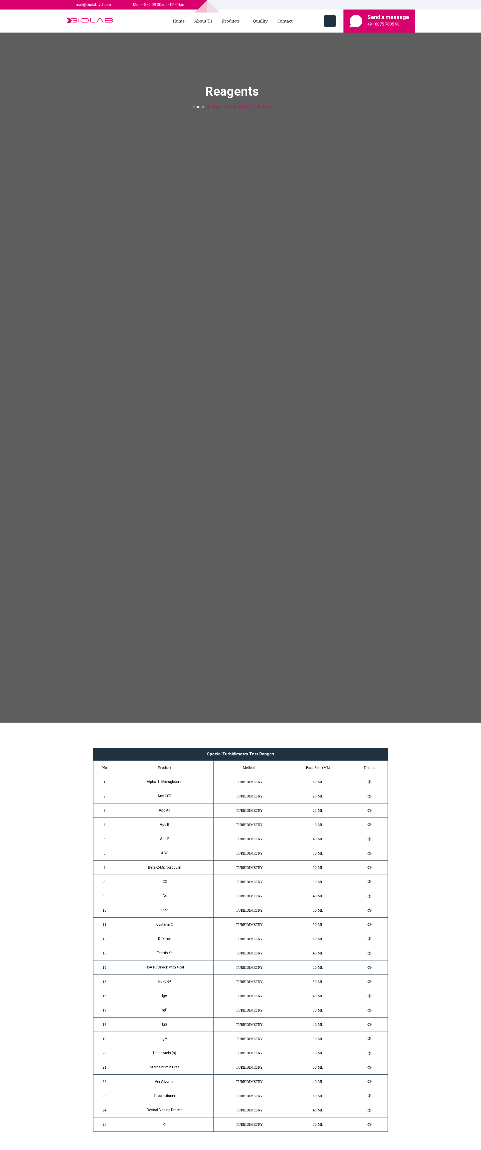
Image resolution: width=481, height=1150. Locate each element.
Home (179, 21)
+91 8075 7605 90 (383, 24)
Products (231, 21)
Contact (285, 21)
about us (203, 21)
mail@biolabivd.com (93, 4)
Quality (260, 21)
